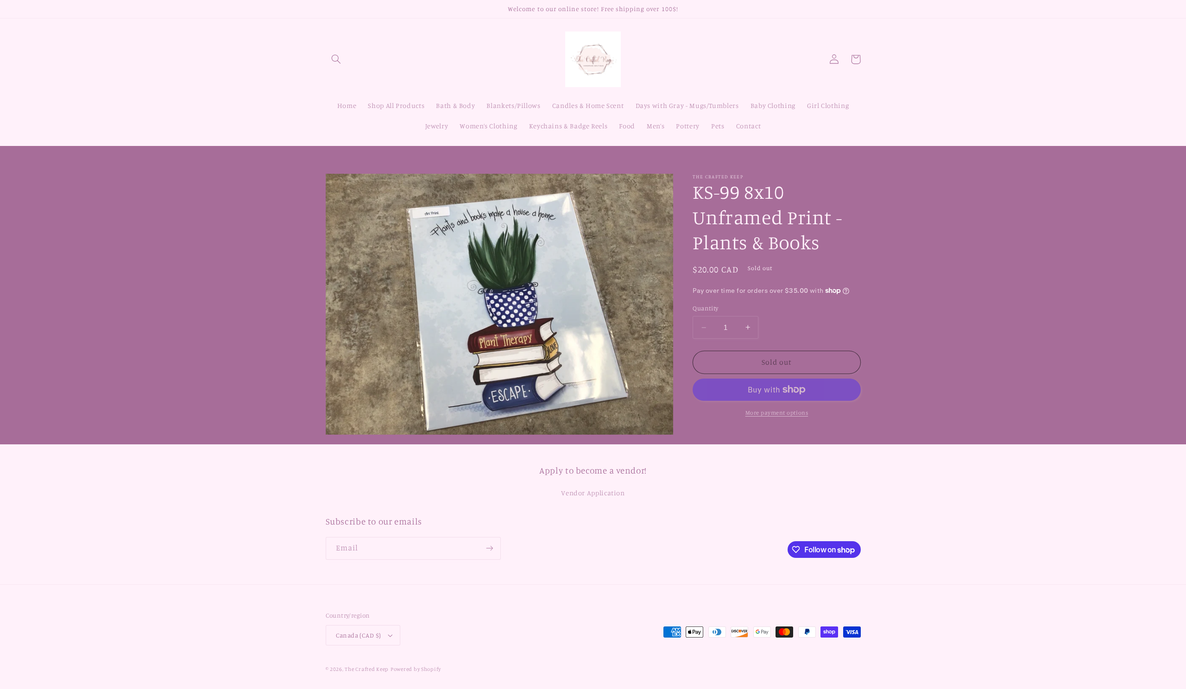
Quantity (705, 308)
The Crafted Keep (367, 669)
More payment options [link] (776, 412)
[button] (336, 59)
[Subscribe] (489, 548)
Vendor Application (593, 493)
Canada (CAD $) (358, 635)
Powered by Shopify (416, 669)
